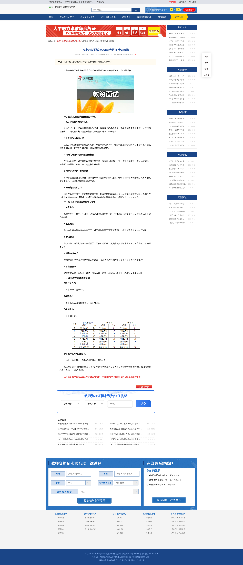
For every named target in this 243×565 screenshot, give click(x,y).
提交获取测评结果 (94, 500)
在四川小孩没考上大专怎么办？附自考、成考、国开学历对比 (178, 204)
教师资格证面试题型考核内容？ (163, 484)
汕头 (173, 518)
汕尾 (176, 521)
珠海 (176, 525)
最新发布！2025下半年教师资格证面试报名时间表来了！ (178, 134)
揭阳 (173, 521)
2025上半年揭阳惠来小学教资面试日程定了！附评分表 (74, 439)
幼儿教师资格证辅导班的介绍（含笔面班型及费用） (178, 91)
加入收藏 (192, 2)
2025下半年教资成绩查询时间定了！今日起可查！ (178, 45)
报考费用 (149, 529)
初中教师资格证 (90, 525)
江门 (180, 518)
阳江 (183, 525)
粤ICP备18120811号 (134, 554)
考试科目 (61, 518)
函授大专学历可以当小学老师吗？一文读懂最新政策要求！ (178, 176)
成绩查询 (61, 521)
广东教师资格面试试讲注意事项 (178, 95)
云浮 (183, 529)
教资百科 (179, 17)
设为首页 (182, 2)
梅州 (180, 529)
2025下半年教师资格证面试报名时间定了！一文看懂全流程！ (178, 126)
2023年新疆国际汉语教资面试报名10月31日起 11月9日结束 (126, 434)
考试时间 (120, 529)
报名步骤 (120, 533)
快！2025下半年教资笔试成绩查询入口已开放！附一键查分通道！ (178, 56)
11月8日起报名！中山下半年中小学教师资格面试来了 (74, 429)
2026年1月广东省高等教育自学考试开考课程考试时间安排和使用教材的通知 (178, 211)
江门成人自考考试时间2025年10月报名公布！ (178, 223)
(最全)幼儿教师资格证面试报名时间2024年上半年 (126, 444)
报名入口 (120, 518)
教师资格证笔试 (55, 2)
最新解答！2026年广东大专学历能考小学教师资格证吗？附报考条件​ (178, 169)
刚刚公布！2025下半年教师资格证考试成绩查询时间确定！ (178, 52)
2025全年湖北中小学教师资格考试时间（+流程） (178, 84)
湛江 (176, 518)
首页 (51, 17)
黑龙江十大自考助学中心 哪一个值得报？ (178, 207)
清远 (173, 529)
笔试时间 (61, 533)
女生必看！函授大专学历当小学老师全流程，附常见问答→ (178, 173)
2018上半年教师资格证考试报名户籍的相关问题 (178, 99)
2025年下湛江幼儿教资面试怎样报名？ (125, 424)
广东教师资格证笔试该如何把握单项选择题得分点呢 (178, 103)
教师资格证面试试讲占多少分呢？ (71, 444)
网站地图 (172, 2)
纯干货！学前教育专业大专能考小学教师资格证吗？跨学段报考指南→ (178, 161)
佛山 (176, 533)
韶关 (180, 525)
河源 (183, 518)
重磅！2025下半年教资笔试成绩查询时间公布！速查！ (178, 33)
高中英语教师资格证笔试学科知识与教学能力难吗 (178, 87)
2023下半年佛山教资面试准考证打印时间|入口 (74, 434)
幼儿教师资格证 (90, 518)
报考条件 (149, 521)
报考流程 (149, 525)
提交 (143, 403)
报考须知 (149, 533)
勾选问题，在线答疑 (169, 500)
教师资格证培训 (144, 17)
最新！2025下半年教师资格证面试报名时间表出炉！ (178, 60)
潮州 (173, 525)
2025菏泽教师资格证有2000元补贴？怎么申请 (178, 180)
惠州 (183, 533)
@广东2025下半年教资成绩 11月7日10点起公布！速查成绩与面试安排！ (178, 49)
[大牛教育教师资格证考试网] (62, 7)
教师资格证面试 (71, 2)
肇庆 (180, 521)
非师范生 (120, 521)
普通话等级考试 (87, 2)
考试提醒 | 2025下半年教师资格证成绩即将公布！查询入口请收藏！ (178, 37)
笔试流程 (61, 525)
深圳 (183, 521)
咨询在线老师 (144, 387)
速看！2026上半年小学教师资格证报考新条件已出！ (178, 141)
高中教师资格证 (90, 529)
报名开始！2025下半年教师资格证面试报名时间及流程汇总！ (178, 122)
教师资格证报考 (87, 17)
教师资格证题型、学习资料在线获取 (165, 475)
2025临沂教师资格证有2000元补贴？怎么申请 (178, 184)
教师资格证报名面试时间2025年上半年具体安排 (126, 429)
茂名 (176, 529)
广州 (173, 533)
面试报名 (78, 41)
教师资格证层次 (67, 17)
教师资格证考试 (108, 17)
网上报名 (100, 2)
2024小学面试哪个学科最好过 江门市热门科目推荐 (178, 80)
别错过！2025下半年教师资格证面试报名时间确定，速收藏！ (178, 130)
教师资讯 (126, 17)
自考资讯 (162, 17)
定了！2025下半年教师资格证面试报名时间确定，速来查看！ (178, 138)
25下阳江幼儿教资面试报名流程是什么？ (126, 439)
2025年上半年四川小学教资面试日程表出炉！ (178, 76)
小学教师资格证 (90, 521)
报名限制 (120, 525)
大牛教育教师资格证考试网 (119, 54)
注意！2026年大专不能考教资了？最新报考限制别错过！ (178, 165)
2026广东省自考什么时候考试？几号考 (178, 215)
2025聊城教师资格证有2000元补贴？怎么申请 (178, 188)
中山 (180, 533)
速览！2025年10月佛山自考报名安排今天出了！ (178, 219)
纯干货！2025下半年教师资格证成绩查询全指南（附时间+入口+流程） (178, 41)
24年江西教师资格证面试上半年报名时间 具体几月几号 (74, 424)
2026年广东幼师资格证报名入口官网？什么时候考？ (178, 145)
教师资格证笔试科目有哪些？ (162, 480)
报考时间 (149, 518)
